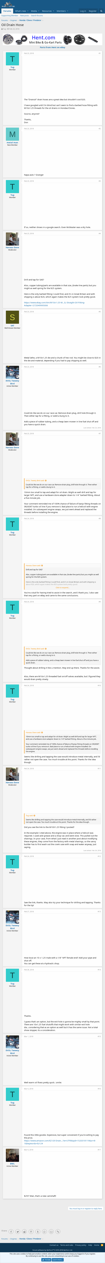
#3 (100, 181)
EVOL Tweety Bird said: (35, 480)
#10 (99, 685)
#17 (99, 1150)
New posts (24, 15)
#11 (99, 768)
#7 (100, 433)
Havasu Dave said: (33, 565)
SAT (12, 325)
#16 (99, 1089)
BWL (12, 1163)
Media (34, 11)
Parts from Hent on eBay (52, 47)
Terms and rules (66, 1245)
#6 (100, 367)
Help (90, 1245)
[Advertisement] (64, 76)
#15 (99, 1036)
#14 (99, 970)
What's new (20, 11)
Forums (7, 11)
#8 (100, 518)
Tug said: (29, 815)
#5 (100, 312)
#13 (99, 911)
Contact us (54, 1245)
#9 (100, 602)
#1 (100, 53)
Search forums (37, 15)
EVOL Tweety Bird (12, 382)
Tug (4, 29)
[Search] (101, 10)
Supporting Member (9, 15)
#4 (100, 233)
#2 (100, 128)
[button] (28, 10)
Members (61, 11)
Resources (47, 11)
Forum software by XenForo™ (53, 1250)
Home (96, 1245)
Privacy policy (80, 1245)
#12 (99, 856)
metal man (12, 142)
